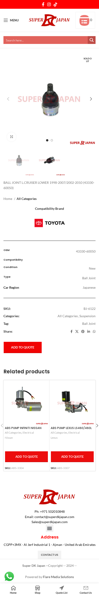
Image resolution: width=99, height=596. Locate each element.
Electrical (28, 432)
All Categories (27, 199)
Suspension (87, 316)
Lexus (54, 437)
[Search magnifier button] (92, 40)
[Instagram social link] (49, 4)
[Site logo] (49, 20)
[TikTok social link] (55, 4)
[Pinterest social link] (83, 331)
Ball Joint (89, 323)
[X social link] (77, 331)
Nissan (9, 437)
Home (8, 199)
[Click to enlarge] (11, 136)
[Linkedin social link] (88, 331)
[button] (49, 528)
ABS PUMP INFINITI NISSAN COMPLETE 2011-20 (23, 429)
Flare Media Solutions (58, 577)
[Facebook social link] (43, 4)
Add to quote (22, 347)
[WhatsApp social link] (94, 331)
